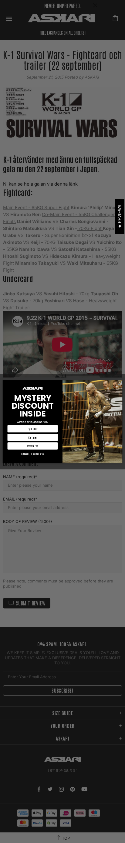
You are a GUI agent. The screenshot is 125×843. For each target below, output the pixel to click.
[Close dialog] (119, 382)
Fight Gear (33, 428)
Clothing (33, 437)
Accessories (32, 445)
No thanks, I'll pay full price (32, 453)
